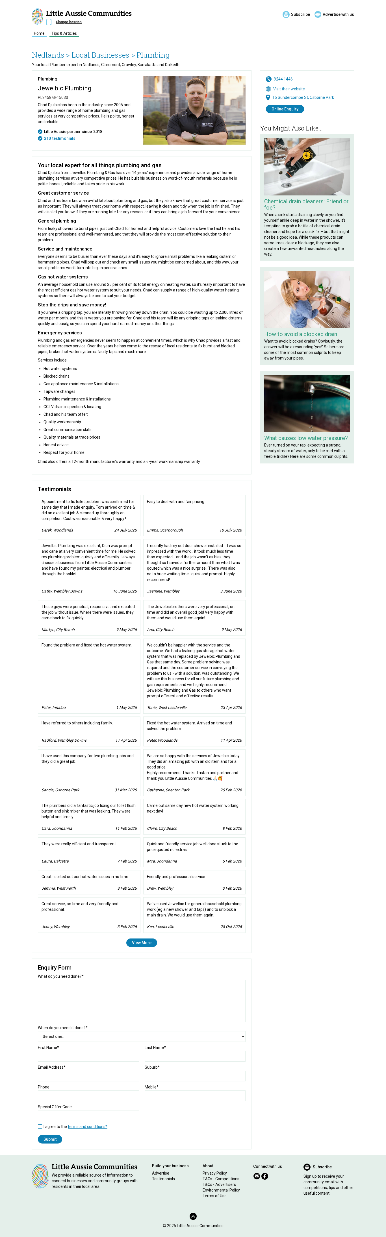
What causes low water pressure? (306, 438)
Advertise (160, 1173)
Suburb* (152, 1067)
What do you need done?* (61, 976)
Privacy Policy (215, 1173)
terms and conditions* (87, 1126)
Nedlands (48, 55)
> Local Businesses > (100, 55)
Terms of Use (215, 1196)
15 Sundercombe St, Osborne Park (303, 97)
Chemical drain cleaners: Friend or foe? (306, 204)
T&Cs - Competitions (221, 1179)
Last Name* (155, 1047)
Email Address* (52, 1067)
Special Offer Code (55, 1107)
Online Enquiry (285, 109)
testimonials (63, 138)
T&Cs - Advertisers (219, 1184)
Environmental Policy (221, 1190)
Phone (43, 1087)
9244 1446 (283, 79)
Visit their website (289, 89)
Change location (69, 22)
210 (47, 138)
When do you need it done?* (63, 1027)
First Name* (48, 1047)
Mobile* (152, 1087)
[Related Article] (307, 166)
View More (141, 942)
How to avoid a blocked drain (300, 334)
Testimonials (163, 1179)
